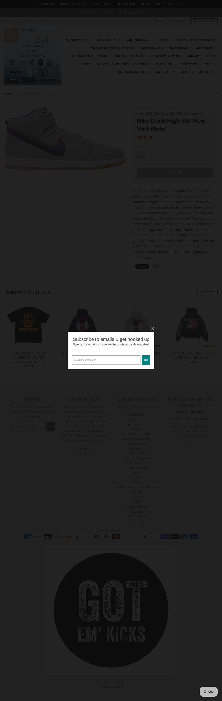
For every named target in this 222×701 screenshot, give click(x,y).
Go (146, 360)
